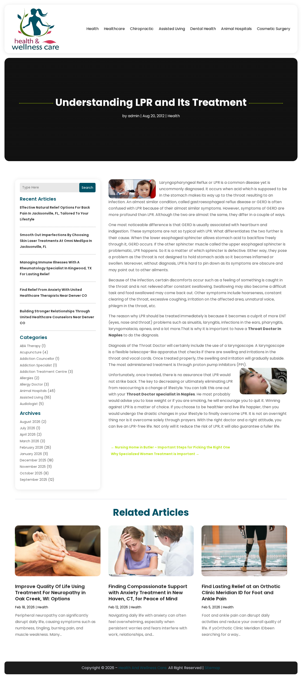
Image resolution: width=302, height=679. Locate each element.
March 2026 (29, 441)
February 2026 (31, 447)
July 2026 (27, 428)
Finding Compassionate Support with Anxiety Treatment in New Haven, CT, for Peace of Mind (148, 592)
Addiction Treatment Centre (43, 371)
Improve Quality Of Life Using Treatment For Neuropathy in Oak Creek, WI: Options (50, 592)
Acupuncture (31, 352)
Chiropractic (142, 28)
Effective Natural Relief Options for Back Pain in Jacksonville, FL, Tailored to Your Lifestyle (55, 213)
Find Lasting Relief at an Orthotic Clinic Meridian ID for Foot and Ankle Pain (241, 592)
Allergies (26, 378)
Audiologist (29, 403)
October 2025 (31, 473)
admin (133, 116)
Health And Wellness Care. (142, 667)
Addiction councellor (37, 358)
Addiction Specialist (36, 365)
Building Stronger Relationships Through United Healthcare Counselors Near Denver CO (57, 317)
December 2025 (33, 460)
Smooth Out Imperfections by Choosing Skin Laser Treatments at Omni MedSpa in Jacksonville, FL (56, 240)
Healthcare (114, 28)
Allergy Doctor (31, 384)
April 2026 (28, 434)
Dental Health (203, 28)
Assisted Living (172, 28)
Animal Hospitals (236, 28)
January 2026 (31, 453)
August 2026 (30, 421)
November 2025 (33, 466)
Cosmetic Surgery (273, 28)
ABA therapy (30, 346)
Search (87, 187)
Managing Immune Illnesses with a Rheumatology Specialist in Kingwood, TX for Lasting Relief (56, 268)
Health (92, 28)
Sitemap (212, 667)
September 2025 (33, 479)
